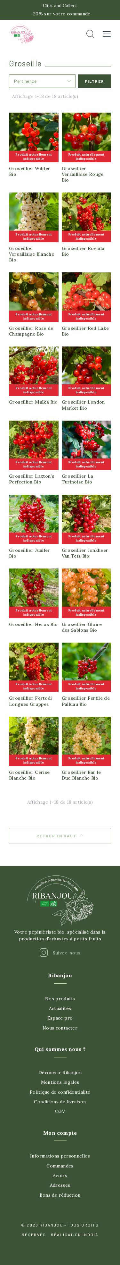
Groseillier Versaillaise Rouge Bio (83, 174)
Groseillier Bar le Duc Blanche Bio (81, 775)
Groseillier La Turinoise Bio (77, 479)
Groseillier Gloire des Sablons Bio (82, 627)
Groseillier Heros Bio (33, 624)
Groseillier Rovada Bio (83, 251)
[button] (90, 34)
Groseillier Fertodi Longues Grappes (30, 701)
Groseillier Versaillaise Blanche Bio (31, 254)
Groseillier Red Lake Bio (85, 331)
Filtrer (94, 81)
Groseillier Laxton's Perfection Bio (31, 479)
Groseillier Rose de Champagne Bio (31, 331)
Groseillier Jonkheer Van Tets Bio (85, 553)
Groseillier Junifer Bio (29, 553)
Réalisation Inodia (74, 1234)
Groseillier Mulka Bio (33, 402)
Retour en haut (56, 835)
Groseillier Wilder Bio (29, 171)
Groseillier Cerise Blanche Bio (29, 775)
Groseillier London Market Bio (83, 405)
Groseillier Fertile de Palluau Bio (86, 701)
